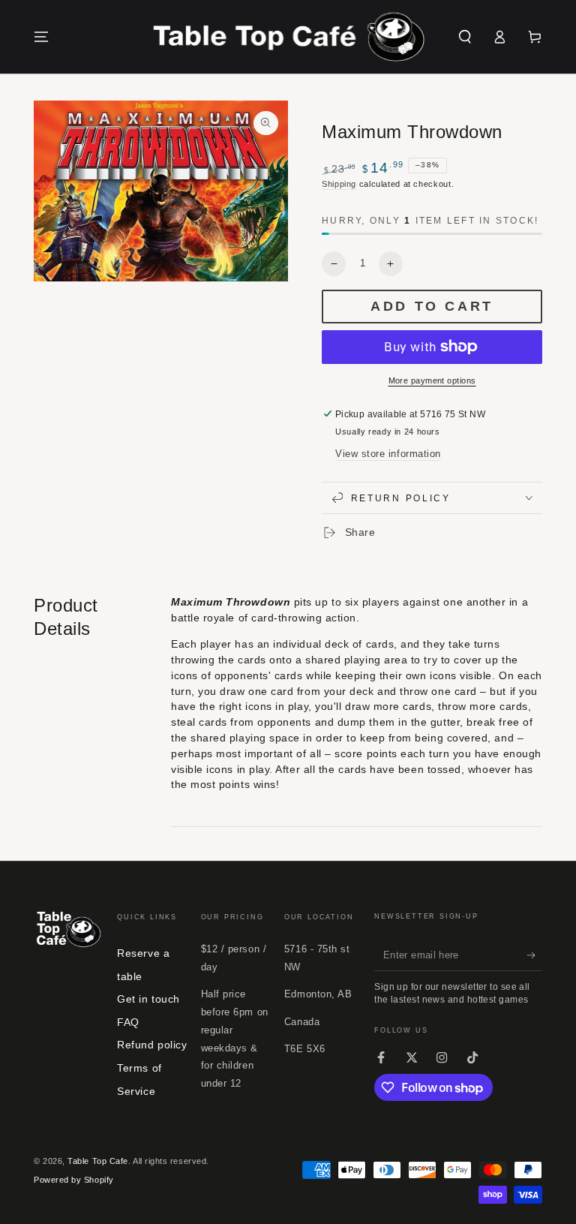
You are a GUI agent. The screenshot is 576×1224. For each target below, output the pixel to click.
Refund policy (152, 1045)
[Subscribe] (534, 955)
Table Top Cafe (98, 1160)
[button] (464, 37)
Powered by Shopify (74, 1179)
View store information (388, 454)
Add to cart (432, 306)
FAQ (128, 1022)
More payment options (432, 380)
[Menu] (41, 37)
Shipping (339, 183)
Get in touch (148, 999)
